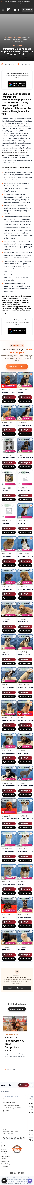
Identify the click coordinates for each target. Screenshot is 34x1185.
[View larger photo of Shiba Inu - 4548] (14, 406)
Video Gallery (5, 1164)
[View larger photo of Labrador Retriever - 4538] (31, 669)
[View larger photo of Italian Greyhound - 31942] (31, 767)
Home (6, 37)
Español (5, 1167)
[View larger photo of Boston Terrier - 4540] (14, 669)
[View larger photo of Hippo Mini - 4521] (14, 931)
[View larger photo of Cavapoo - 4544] (14, 636)
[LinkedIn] (23, 1138)
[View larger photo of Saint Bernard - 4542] (31, 636)
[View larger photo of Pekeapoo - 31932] (31, 866)
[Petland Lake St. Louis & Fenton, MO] (8, 10)
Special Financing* (4, 1150)
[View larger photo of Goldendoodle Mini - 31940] (14, 800)
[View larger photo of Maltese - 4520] (31, 931)
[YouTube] (12, 1138)
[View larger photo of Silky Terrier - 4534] (31, 734)
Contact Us (5, 1161)
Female (23, 390)
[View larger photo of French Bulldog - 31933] (14, 866)
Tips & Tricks (18, 37)
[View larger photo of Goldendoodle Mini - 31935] (31, 833)
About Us (4, 1154)
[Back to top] (31, 1085)
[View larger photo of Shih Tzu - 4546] (14, 603)
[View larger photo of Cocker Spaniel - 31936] (14, 833)
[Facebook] (4, 1138)
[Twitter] (18, 1138)
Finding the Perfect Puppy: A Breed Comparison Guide (14, 1044)
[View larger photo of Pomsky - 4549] (31, 374)
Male (6, 390)
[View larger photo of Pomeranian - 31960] (14, 538)
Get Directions (9, 1111)
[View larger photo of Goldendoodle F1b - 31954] (31, 570)
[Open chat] (30, 1181)
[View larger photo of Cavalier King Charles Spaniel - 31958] (31, 538)
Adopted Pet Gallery (5, 1158)
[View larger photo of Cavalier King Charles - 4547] (31, 406)
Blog (10, 37)
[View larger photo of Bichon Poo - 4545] (31, 603)
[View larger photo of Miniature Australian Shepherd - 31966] (14, 439)
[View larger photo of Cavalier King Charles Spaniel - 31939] (31, 800)
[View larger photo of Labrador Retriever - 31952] (31, 702)
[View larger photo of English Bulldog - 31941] (14, 374)
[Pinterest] (15, 1138)
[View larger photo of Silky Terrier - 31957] (14, 570)
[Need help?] (4, 1180)
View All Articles (17, 1009)
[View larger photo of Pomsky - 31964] (14, 472)
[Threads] (21, 1138)
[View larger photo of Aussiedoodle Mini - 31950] (14, 734)
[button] (7, 374)
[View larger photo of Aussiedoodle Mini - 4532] (14, 767)
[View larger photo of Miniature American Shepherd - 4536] (14, 702)
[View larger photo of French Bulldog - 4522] (31, 898)
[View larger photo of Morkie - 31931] (14, 898)
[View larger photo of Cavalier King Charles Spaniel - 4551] (31, 439)
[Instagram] (7, 1138)
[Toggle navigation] (3, 10)
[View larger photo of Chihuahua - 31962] (31, 505)
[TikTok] (9, 1138)
